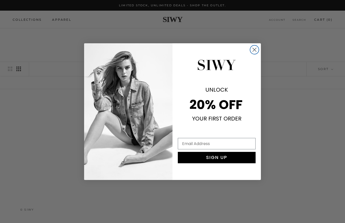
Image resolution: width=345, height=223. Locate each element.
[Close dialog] (254, 49)
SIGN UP (216, 157)
